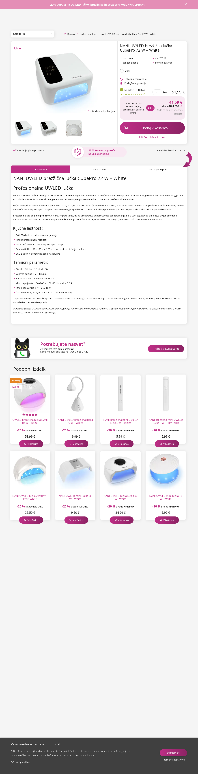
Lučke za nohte (88, 33)
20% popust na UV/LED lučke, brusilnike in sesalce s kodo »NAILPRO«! (97, 4)
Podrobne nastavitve (173, 759)
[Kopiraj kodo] (181, 106)
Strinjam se (173, 752)
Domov (71, 33)
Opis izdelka (40, 169)
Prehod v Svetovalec (166, 349)
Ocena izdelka (99, 169)
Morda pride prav (157, 169)
